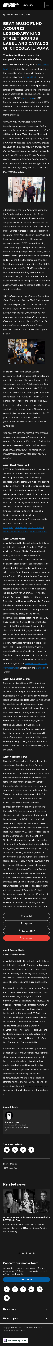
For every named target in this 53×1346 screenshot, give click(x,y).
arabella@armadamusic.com (16, 1127)
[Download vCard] (47, 1114)
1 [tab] (19, 1253)
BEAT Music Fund (38, 531)
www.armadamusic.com (36, 663)
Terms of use (21, 1331)
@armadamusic (10, 667)
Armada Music (30, 77)
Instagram (8, 527)
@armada (40, 667)
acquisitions (28, 98)
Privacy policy (9, 1331)
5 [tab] (33, 1253)
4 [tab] (30, 1253)
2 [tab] (23, 1253)
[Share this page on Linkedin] (23, 1150)
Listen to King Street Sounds (29, 527)
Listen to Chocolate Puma (15, 531)
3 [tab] (26, 1253)
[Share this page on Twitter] (15, 1150)
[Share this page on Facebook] (31, 1150)
